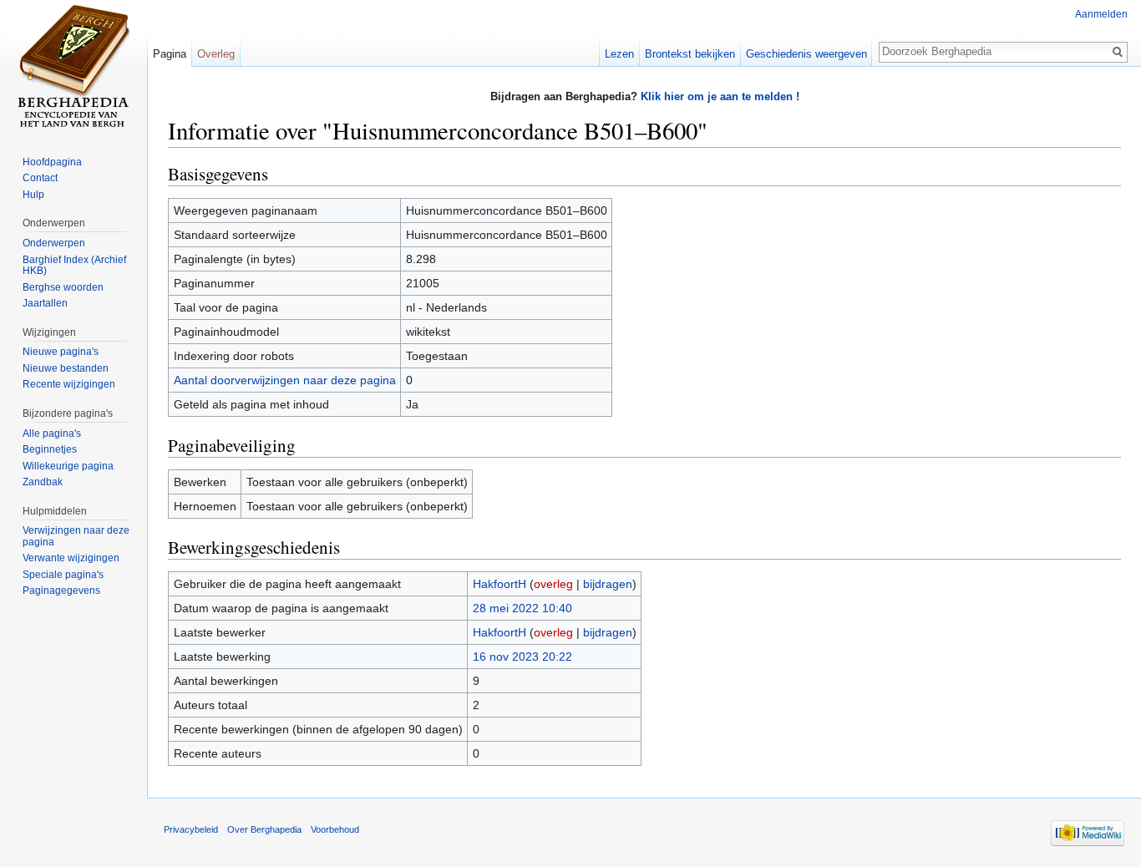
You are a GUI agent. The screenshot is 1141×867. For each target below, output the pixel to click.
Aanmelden (1101, 14)
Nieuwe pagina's (61, 351)
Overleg (216, 54)
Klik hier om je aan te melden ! (720, 96)
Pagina (169, 54)
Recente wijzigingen (69, 384)
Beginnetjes (50, 449)
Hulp (33, 194)
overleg (553, 584)
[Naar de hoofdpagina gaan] (73, 67)
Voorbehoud (335, 829)
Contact (40, 178)
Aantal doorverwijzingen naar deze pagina (285, 380)
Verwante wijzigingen (71, 558)
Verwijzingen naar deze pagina (76, 536)
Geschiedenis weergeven (806, 54)
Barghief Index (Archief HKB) (74, 265)
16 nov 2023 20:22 (522, 656)
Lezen (619, 54)
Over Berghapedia (264, 829)
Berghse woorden (63, 287)
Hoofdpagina (52, 162)
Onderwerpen (54, 243)
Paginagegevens (61, 590)
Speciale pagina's (63, 575)
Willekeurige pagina (68, 466)
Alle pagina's (52, 433)
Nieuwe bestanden (66, 368)
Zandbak (43, 482)
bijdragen (607, 584)
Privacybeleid (191, 829)
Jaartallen (45, 303)
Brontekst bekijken (690, 54)
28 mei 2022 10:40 (522, 608)
